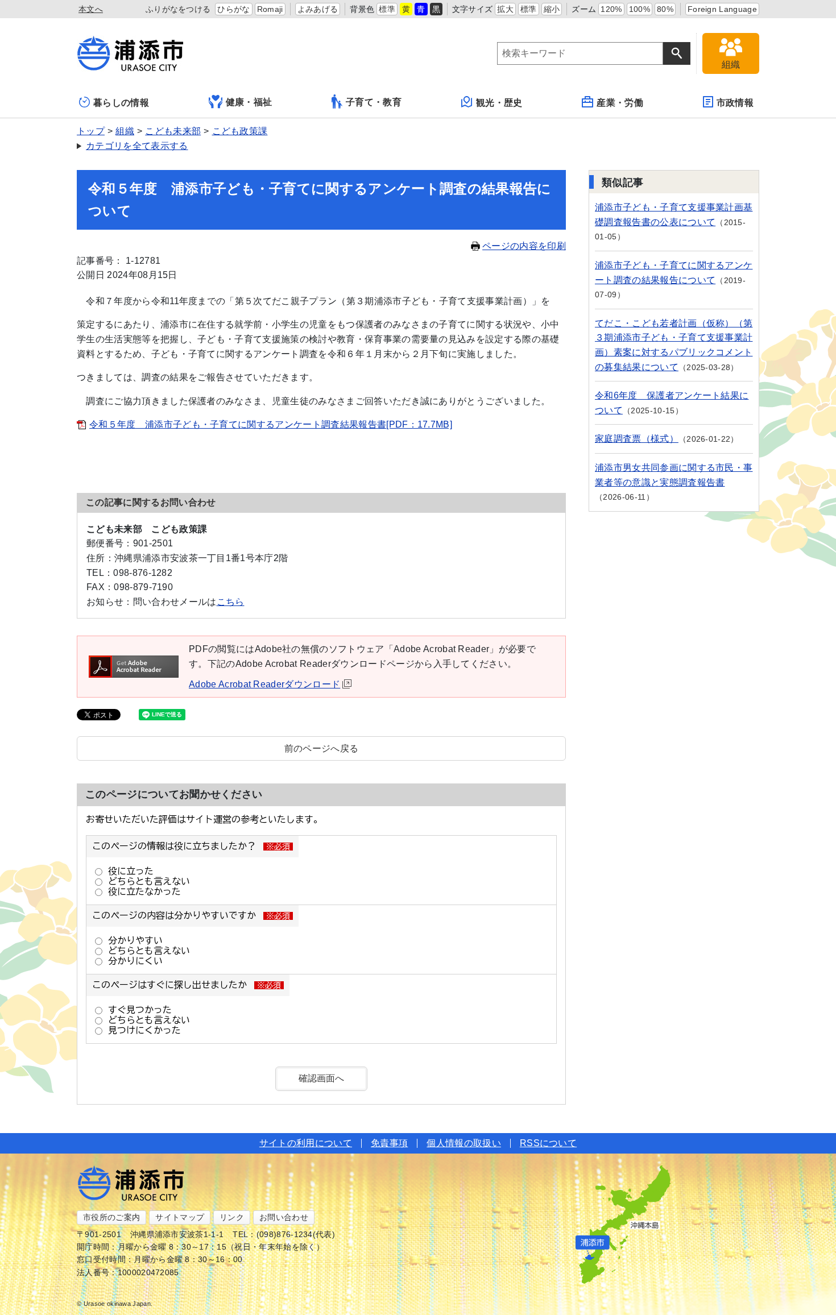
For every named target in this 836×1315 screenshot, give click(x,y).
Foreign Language (722, 9)
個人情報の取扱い (464, 1143)
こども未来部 (173, 131)
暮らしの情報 (121, 102)
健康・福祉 (249, 102)
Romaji (270, 9)
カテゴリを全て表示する (137, 146)
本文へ (90, 9)
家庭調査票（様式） (636, 438)
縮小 (552, 9)
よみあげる (317, 9)
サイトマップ (179, 1217)
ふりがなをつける (178, 9)
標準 (387, 9)
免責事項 (389, 1143)
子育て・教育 (374, 102)
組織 (124, 131)
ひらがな (233, 9)
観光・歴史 (499, 102)
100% (639, 9)
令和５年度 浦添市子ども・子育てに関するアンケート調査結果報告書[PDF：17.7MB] (270, 424)
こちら (231, 602)
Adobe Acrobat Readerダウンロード (264, 684)
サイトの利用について (305, 1143)
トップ (91, 131)
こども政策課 (240, 131)
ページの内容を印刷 (524, 246)
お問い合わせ (283, 1217)
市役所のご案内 (111, 1217)
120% (611, 9)
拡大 (505, 9)
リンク (232, 1217)
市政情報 (735, 102)
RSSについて (548, 1143)
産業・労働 (620, 102)
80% (665, 9)
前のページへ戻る (321, 748)
